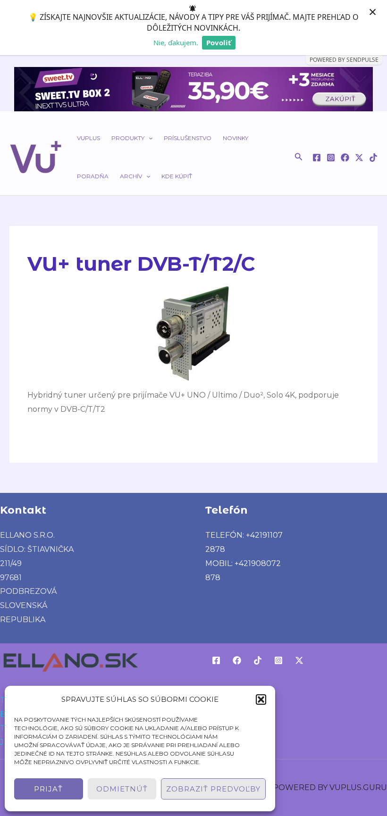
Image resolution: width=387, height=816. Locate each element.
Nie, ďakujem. (175, 42)
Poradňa (93, 176)
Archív (131, 176)
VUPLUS (88, 138)
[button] (261, 699)
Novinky (235, 138)
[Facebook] (316, 157)
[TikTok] (373, 157)
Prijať (48, 788)
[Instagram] (331, 157)
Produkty (127, 138)
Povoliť (218, 42)
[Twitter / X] (359, 157)
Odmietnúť (122, 788)
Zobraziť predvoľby (213, 788)
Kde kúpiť (176, 176)
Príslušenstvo (187, 138)
